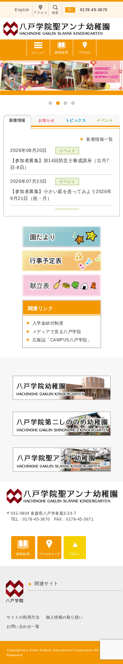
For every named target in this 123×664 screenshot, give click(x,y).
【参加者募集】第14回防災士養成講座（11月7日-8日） (59, 164)
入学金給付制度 (48, 323)
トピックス (76, 120)
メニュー (38, 52)
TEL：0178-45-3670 (30, 519)
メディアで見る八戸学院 (56, 331)
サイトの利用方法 (23, 617)
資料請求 (61, 52)
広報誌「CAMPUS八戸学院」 (62, 339)
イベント (105, 120)
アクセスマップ (49, 554)
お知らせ (46, 120)
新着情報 (17, 120)
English (22, 10)
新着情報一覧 (99, 139)
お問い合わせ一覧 (23, 626)
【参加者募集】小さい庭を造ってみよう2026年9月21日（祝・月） (61, 195)
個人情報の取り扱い (64, 617)
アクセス (85, 52)
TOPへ (74, 554)
